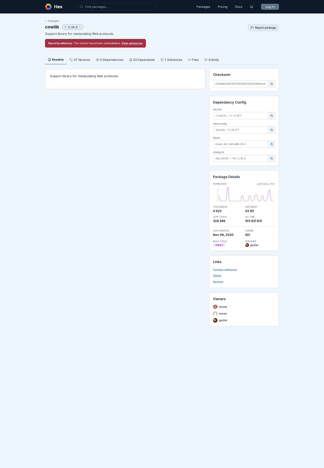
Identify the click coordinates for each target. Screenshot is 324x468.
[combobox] (116, 6)
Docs (238, 7)
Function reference (225, 269)
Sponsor (218, 281)
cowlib (52, 27)
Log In (270, 7)
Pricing (222, 7)
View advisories (132, 43)
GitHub (217, 275)
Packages (203, 7)
